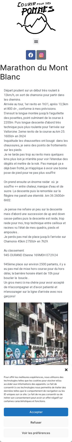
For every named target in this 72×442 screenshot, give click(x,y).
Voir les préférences (36, 433)
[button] (66, 370)
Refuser (36, 422)
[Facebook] (31, 55)
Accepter (36, 412)
